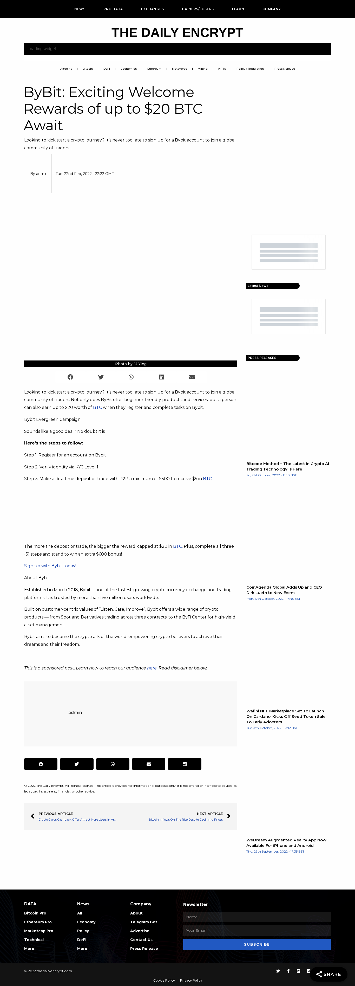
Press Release (284, 68)
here (152, 668)
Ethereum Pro (38, 922)
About (136, 913)
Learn (238, 9)
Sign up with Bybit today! (50, 565)
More (29, 948)
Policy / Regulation (250, 68)
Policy (83, 931)
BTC (97, 407)
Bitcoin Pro (35, 913)
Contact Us (141, 939)
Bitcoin (88, 68)
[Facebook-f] (288, 971)
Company (271, 9)
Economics (129, 68)
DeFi (106, 68)
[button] (70, 377)
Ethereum (154, 68)
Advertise (139, 931)
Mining (203, 68)
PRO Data (113, 9)
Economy (86, 922)
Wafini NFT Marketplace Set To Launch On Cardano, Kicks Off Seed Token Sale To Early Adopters (286, 716)
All (79, 913)
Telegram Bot (143, 922)
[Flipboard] (298, 971)
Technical (34, 939)
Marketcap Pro (38, 931)
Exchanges (152, 9)
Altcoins (66, 68)
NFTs (222, 68)
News (80, 9)
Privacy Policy (191, 980)
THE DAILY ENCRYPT (177, 32)
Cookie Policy (164, 980)
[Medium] (309, 971)
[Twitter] (278, 971)
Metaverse (179, 68)
